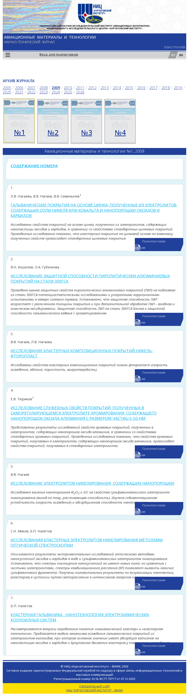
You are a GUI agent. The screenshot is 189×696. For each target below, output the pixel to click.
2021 (19, 92)
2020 (7, 92)
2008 (43, 87)
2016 (141, 87)
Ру (173, 55)
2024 (56, 92)
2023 (43, 92)
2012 (92, 87)
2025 (68, 92)
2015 (129, 87)
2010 (68, 87)
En (181, 55)
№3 (86, 132)
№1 (19, 132)
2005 (7, 87)
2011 (80, 87)
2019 (178, 87)
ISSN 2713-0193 (174, 47)
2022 (31, 92)
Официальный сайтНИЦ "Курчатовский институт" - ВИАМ (94, 688)
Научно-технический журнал (29, 42)
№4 (120, 132)
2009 (56, 87)
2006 (19, 87)
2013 (104, 87)
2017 (153, 87)
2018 (166, 87)
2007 (31, 87)
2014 (117, 87)
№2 (53, 132)
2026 (80, 92)
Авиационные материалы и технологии (50, 37)
